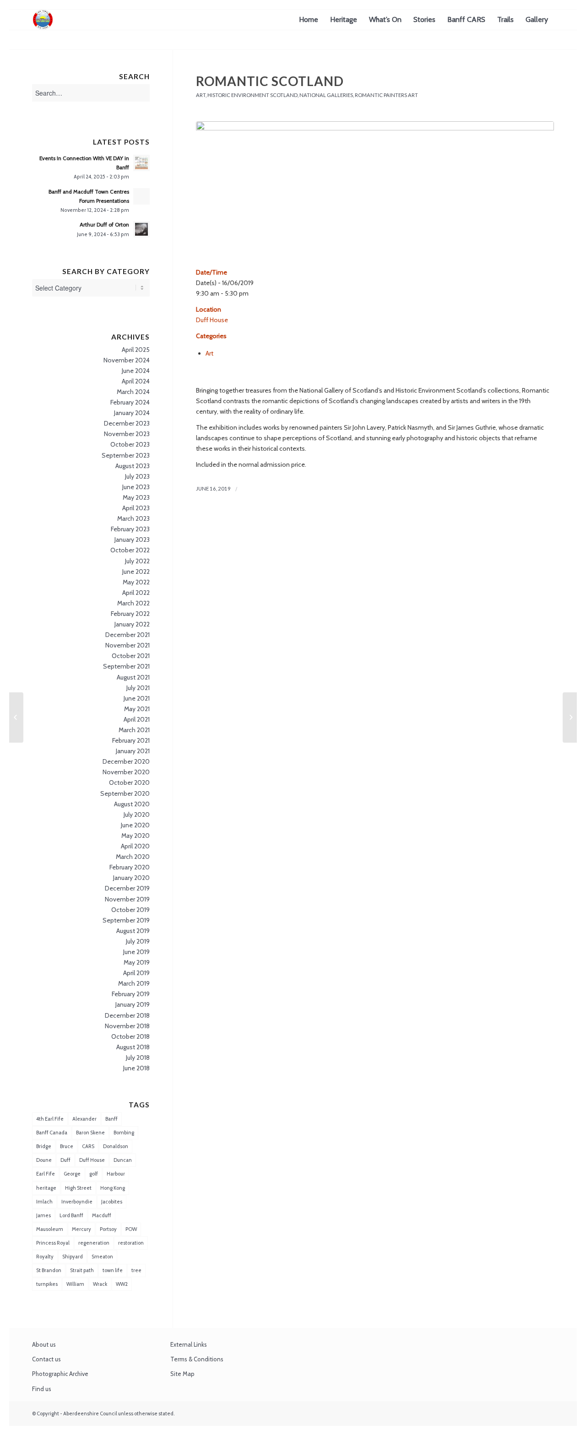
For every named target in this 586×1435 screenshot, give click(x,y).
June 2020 (135, 825)
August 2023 (132, 466)
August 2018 (133, 1047)
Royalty (45, 1256)
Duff (65, 1160)
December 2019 (127, 888)
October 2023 (130, 444)
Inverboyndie (76, 1201)
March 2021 (134, 730)
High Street (78, 1188)
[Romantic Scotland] (375, 189)
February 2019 (131, 994)
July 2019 (138, 941)
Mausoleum (49, 1229)
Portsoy (108, 1229)
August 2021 (133, 677)
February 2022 (130, 614)
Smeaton (102, 1256)
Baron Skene (90, 1132)
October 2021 (131, 656)
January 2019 (132, 1004)
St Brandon (48, 1270)
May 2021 (137, 709)
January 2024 (132, 413)
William (75, 1284)
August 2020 (132, 804)
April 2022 (136, 592)
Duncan (123, 1160)
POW (131, 1229)
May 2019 (137, 962)
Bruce (66, 1146)
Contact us (46, 1359)
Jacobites (111, 1201)
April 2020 (135, 846)
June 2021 (137, 698)
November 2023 (127, 434)
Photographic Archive (60, 1373)
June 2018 (136, 1068)
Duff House (212, 320)
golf (93, 1174)
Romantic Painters (381, 95)
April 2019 (136, 973)
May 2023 (136, 497)
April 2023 (136, 508)
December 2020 (126, 761)
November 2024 (126, 360)
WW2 (122, 1284)
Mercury (81, 1229)
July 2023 (137, 476)
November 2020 (126, 772)
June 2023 (136, 487)
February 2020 (129, 867)
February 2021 (131, 740)
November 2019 (127, 899)
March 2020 (133, 856)
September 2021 (126, 666)
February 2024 (130, 402)
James (43, 1215)
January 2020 (131, 878)
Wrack (100, 1284)
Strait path (82, 1270)
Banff (111, 1119)
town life (113, 1270)
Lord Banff (71, 1215)
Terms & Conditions (196, 1359)
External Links (188, 1344)
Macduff (101, 1215)
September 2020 (125, 793)
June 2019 (136, 952)
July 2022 (137, 561)
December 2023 (127, 423)
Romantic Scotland (270, 81)
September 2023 (126, 455)
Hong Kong (112, 1188)
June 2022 (136, 571)
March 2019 (134, 983)
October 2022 (130, 550)
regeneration (93, 1243)
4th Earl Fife (50, 1119)
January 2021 (133, 751)
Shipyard (72, 1256)
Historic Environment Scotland (252, 95)
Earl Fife (45, 1174)
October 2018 (130, 1036)
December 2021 (127, 635)
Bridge (43, 1146)
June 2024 (136, 371)
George (72, 1174)
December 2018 (127, 1015)
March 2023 (133, 518)
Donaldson (115, 1146)
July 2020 (137, 814)
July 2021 (138, 688)
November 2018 (127, 1026)
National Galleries (326, 95)
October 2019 (130, 910)
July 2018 (138, 1057)
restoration (131, 1243)
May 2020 (135, 835)
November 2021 (127, 645)
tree (136, 1270)
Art (201, 95)
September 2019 (126, 920)
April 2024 (136, 381)
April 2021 (137, 719)
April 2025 (136, 349)
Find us (41, 1388)
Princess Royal (53, 1243)
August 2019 (133, 931)
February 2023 (130, 529)
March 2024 (133, 392)
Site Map (182, 1373)
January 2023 (132, 539)
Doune (44, 1160)
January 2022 (132, 624)
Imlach (44, 1201)
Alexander (84, 1119)
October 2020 (129, 782)
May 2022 (136, 582)
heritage (46, 1188)
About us (44, 1344)
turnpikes (47, 1284)
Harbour (116, 1174)
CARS (88, 1146)
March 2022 (133, 603)
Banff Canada (51, 1132)
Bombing (124, 1132)
